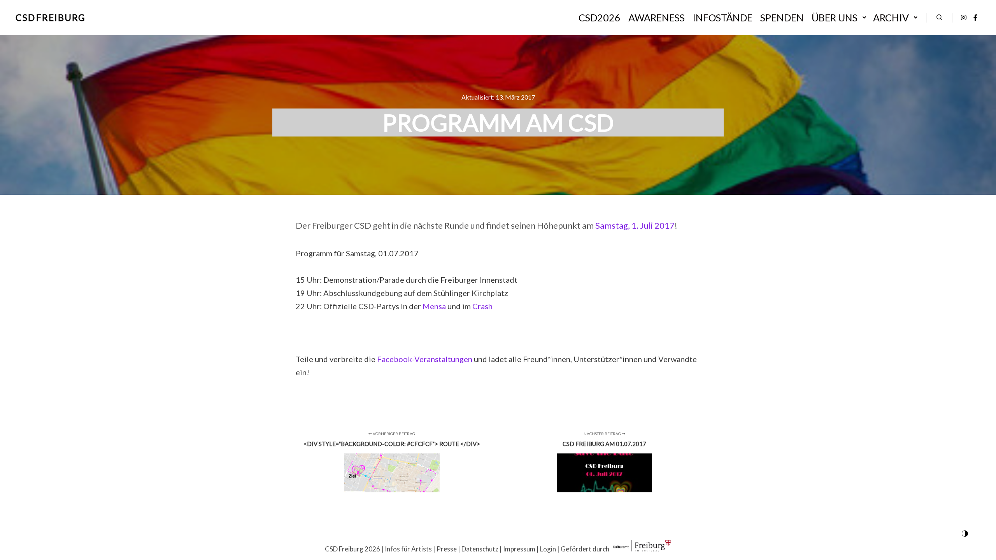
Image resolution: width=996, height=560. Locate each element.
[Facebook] (975, 17)
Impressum (519, 549)
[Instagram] (964, 17)
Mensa (434, 306)
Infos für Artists (408, 549)
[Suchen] (940, 17)
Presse (447, 549)
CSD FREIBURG (51, 17)
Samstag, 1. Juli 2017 (635, 225)
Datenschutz (479, 549)
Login (548, 549)
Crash (482, 306)
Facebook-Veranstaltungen (424, 359)
